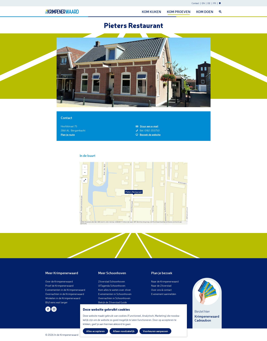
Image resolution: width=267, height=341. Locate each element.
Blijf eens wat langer (56, 302)
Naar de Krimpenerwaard (165, 281)
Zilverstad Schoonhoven (111, 281)
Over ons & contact (161, 289)
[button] (133, 193)
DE (208, 3)
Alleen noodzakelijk (124, 331)
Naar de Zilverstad (161, 285)
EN (203, 3)
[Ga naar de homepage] (62, 12)
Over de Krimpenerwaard (59, 281)
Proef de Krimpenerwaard (59, 285)
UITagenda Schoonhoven (111, 285)
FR (214, 3)
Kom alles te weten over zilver (114, 289)
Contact (195, 3)
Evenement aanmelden (163, 293)
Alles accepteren (95, 331)
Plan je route (68, 134)
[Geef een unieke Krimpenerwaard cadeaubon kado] (207, 303)
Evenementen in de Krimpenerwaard (65, 289)
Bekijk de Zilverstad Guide (112, 302)
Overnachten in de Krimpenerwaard (64, 293)
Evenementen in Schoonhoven (114, 293)
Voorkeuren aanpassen (155, 331)
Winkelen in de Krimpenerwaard (62, 298)
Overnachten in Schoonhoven (114, 298)
